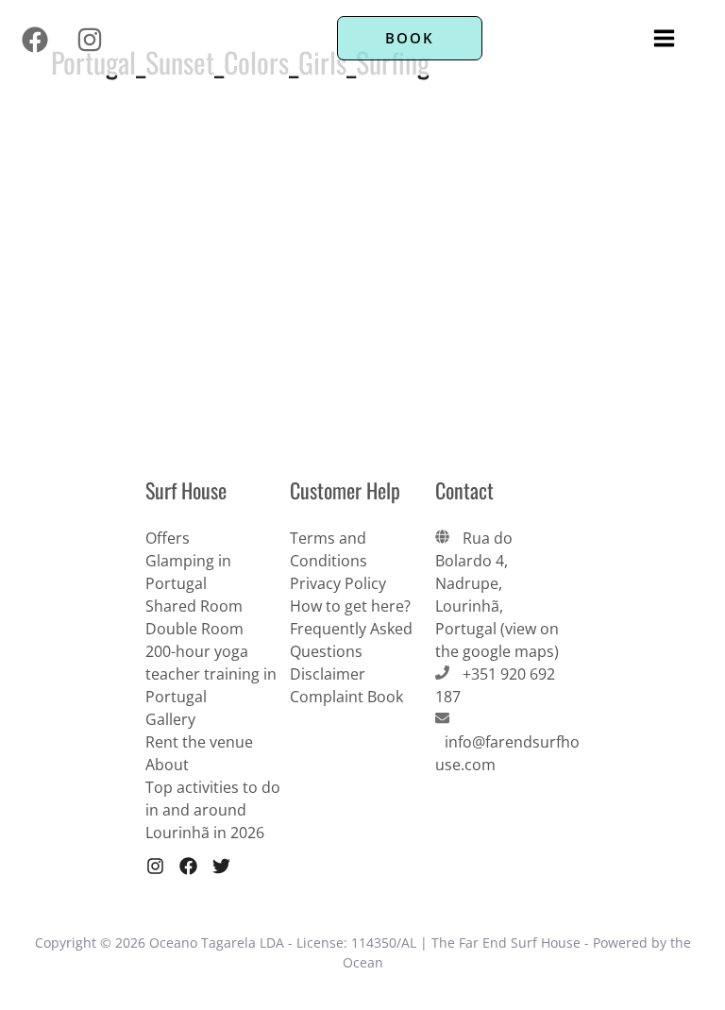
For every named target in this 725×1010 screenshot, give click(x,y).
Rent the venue (199, 742)
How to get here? (350, 606)
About (167, 764)
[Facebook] (35, 40)
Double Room (194, 628)
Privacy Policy (338, 583)
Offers (167, 538)
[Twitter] (221, 866)
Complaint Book (346, 696)
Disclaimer (327, 674)
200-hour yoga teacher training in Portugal (211, 674)
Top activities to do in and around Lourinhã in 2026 (212, 810)
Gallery (170, 719)
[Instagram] (90, 40)
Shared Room (194, 606)
